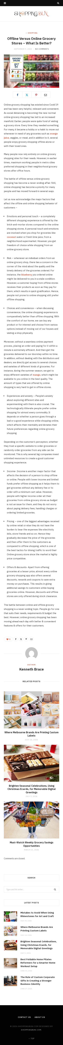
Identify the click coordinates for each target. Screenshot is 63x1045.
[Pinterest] (36, 95)
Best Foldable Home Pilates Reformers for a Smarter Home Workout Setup (37, 963)
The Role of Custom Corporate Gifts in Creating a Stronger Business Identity (37, 980)
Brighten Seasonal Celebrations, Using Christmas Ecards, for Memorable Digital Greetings (31, 789)
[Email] (45, 95)
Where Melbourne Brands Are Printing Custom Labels (31, 734)
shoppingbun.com (31, 1030)
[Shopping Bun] (31, 14)
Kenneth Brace (31, 669)
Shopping (32, 33)
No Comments (42, 49)
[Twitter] (27, 95)
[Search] (58, 3)
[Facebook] (17, 95)
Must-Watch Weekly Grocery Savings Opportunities (31, 844)
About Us (40, 1017)
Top (32, 1038)
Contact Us (24, 1017)
